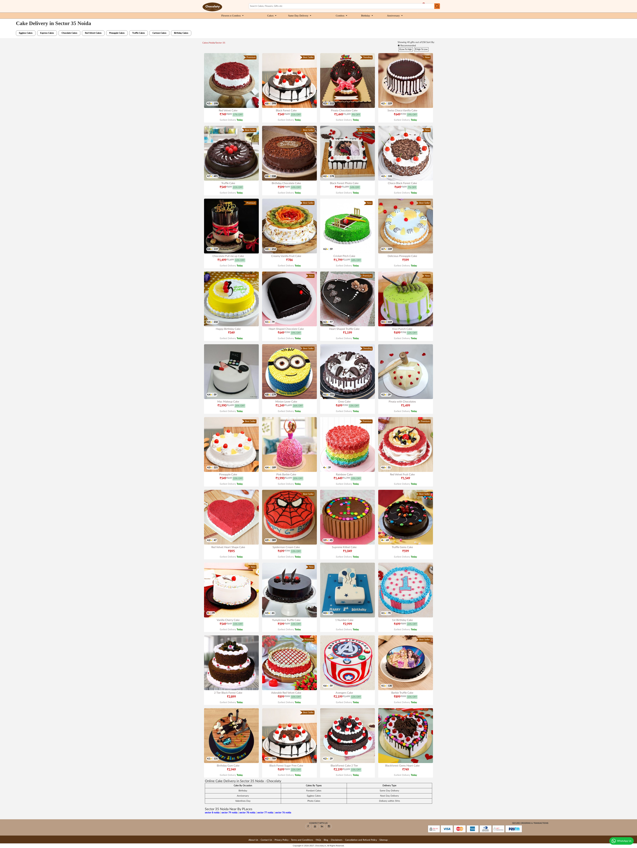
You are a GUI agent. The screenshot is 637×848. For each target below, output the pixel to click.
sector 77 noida (265, 812)
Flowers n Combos (231, 15)
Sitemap (383, 840)
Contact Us (266, 840)
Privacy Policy (281, 840)
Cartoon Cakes (159, 33)
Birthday (365, 15)
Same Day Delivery (298, 15)
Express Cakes (47, 33)
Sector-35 (220, 43)
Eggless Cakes (26, 33)
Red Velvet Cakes (93, 33)
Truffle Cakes (138, 33)
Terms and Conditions (302, 840)
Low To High (406, 49)
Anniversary (393, 15)
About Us (253, 840)
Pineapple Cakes (117, 33)
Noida (212, 43)
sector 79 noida (229, 812)
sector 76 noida (283, 812)
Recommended (408, 45)
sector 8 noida (212, 812)
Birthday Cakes (181, 33)
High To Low (421, 49)
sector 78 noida (247, 812)
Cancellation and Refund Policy (361, 840)
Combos (340, 15)
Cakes (270, 15)
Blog (326, 840)
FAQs (318, 840)
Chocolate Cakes (69, 33)
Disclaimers (337, 840)
